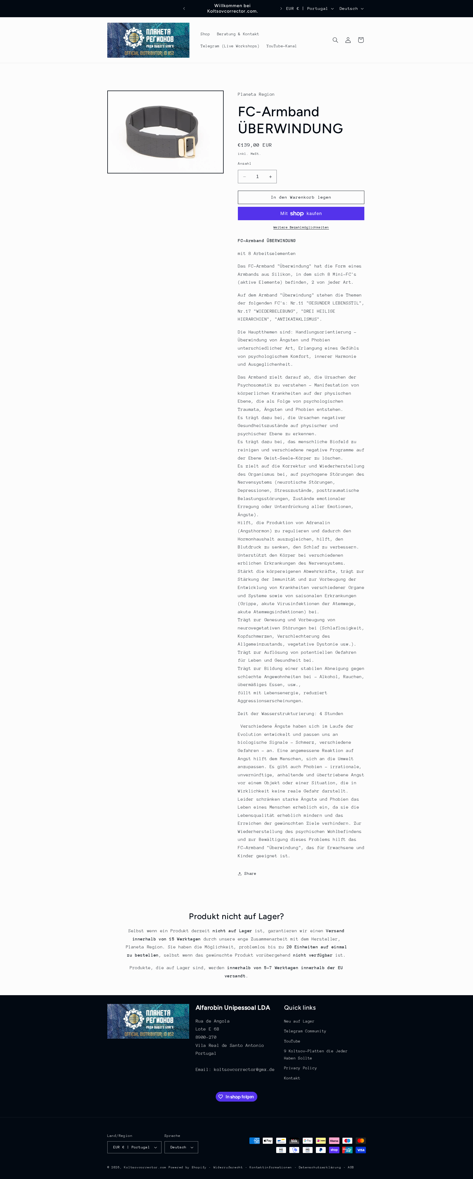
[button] (335, 40)
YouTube (292, 1041)
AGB (351, 1167)
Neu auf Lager (299, 1021)
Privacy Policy (300, 1068)
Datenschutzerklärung (320, 1167)
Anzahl (245, 164)
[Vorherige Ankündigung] (184, 8)
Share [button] (250, 873)
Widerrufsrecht (228, 1167)
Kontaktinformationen (271, 1167)
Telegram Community (305, 1031)
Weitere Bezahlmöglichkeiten (301, 227)
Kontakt (292, 1078)
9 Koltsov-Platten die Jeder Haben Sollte (316, 1054)
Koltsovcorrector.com (145, 1167)
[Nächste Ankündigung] (281, 8)
